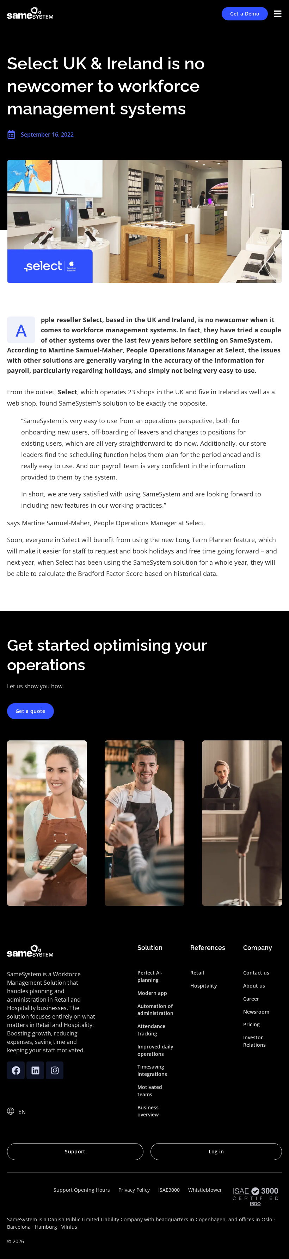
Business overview (148, 1111)
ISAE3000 (169, 1189)
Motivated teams (149, 1091)
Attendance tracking (151, 1030)
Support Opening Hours (82, 1189)
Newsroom (256, 1011)
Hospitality (203, 985)
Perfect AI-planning (149, 976)
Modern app (152, 993)
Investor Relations (254, 1041)
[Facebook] (16, 1070)
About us (254, 985)
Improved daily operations (155, 1050)
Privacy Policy (134, 1189)
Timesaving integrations (152, 1070)
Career (251, 998)
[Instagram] (54, 1070)
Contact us (256, 972)
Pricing (251, 1024)
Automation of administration (155, 1010)
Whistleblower (205, 1189)
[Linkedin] (35, 1070)
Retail (197, 972)
